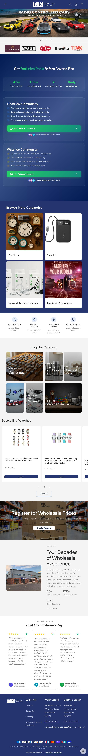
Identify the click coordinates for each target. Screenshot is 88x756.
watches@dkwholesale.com (57, 726)
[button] (5, 4)
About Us (29, 705)
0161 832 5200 (71, 721)
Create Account (44, 528)
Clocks (12, 255)
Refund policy (47, 746)
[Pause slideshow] (52, 40)
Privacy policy (35, 746)
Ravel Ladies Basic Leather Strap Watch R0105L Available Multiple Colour (21, 459)
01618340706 (51, 721)
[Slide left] (38, 486)
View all (44, 493)
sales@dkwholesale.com (75, 726)
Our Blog (29, 716)
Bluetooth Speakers (58, 303)
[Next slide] (46, 40)
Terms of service (59, 746)
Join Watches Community (24, 174)
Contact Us (30, 711)
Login (21, 476)
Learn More (52, 608)
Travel (50, 255)
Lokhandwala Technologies (53, 753)
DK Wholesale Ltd (22, 746)
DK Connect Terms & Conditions (34, 724)
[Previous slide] (35, 40)
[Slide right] (49, 486)
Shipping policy (73, 746)
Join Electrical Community (24, 128)
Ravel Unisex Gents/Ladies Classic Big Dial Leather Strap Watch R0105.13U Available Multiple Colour (61, 461)
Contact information (45, 749)
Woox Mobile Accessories (23, 303)
